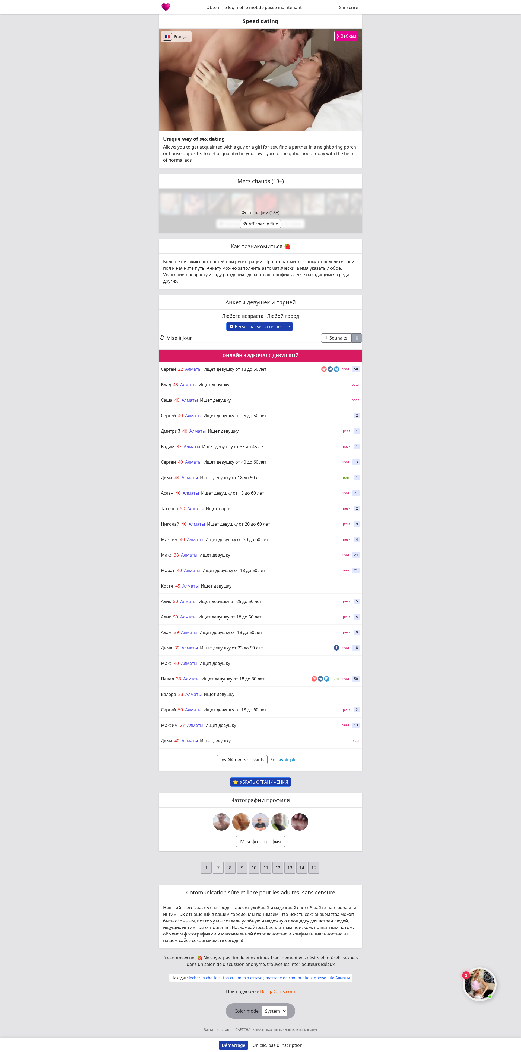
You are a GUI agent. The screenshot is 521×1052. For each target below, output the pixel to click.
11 (265, 868)
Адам (166, 632)
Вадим (167, 447)
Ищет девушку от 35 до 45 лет (233, 447)
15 (313, 868)
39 (176, 632)
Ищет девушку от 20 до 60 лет (238, 524)
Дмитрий (170, 431)
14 (301, 868)
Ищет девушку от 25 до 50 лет (235, 416)
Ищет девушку (214, 385)
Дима (166, 478)
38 (176, 555)
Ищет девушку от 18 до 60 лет (232, 493)
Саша (166, 400)
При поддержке (260, 991)
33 (180, 694)
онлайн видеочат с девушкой (261, 356)
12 (277, 868)
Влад (166, 385)
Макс (166, 555)
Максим (169, 539)
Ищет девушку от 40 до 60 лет (235, 462)
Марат (168, 570)
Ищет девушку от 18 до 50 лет (235, 369)
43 (175, 385)
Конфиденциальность (267, 1030)
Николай (170, 524)
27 (182, 725)
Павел (167, 679)
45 (177, 586)
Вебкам (346, 36)
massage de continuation (289, 977)
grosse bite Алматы (332, 977)
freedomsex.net (179, 958)
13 (289, 868)
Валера (168, 694)
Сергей (168, 369)
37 (179, 447)
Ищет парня (219, 508)
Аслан (167, 493)
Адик (166, 601)
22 (180, 369)
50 (182, 508)
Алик (166, 617)
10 (254, 868)
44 (176, 478)
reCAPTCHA (241, 1029)
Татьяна (169, 508)
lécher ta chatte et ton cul (212, 977)
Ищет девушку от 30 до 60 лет (236, 539)
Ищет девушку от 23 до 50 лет (231, 648)
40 (176, 400)
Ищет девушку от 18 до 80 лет (233, 679)
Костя (167, 586)
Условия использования (300, 1030)
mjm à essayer (250, 977)
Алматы (193, 369)
